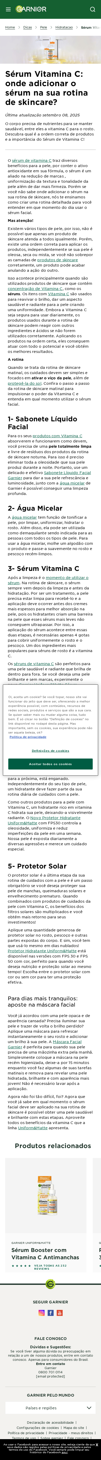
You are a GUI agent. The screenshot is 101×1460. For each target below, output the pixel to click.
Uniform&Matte (33, 1127)
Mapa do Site (73, 1428)
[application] (50, 1408)
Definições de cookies (50, 750)
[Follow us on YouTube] (59, 1312)
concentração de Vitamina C (35, 288)
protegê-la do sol (24, 383)
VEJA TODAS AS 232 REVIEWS (50, 1267)
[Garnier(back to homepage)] (29, 9)
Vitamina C (58, 293)
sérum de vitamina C (32, 160)
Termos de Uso (24, 1438)
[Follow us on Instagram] (41, 1312)
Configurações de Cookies (38, 1428)
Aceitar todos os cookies (50, 764)
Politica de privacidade (28, 736)
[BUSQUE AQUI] (93, 9)
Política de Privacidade (26, 1433)
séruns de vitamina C (34, 663)
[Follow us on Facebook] (50, 1312)
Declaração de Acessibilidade (50, 1422)
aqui (65, 1452)
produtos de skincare (57, 259)
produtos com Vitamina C (57, 435)
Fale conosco (78, 1438)
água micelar (72, 483)
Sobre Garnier (51, 1438)
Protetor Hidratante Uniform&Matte (42, 950)
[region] (51, 730)
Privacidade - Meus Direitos (71, 1433)
